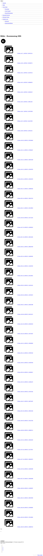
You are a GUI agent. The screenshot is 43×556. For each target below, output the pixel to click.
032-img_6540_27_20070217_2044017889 (25, 304)
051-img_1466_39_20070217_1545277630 (25, 420)
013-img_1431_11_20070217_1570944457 (25, 149)
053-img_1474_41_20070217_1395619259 (25, 439)
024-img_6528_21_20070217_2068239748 (25, 246)
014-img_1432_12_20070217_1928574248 (25, 159)
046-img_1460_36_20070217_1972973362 (25, 391)
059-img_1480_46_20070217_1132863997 (25, 488)
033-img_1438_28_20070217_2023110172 (25, 314)
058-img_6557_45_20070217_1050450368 (25, 478)
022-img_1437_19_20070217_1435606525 (25, 227)
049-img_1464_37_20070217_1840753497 (25, 401)
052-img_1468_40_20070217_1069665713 (25, 430)
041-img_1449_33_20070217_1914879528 (25, 362)
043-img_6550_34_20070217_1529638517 (25, 372)
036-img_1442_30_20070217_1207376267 (25, 333)
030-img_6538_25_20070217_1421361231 (25, 285)
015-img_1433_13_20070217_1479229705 (25, 169)
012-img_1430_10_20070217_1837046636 (25, 140)
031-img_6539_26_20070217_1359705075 (25, 294)
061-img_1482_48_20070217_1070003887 (25, 507)
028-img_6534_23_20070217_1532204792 (25, 265)
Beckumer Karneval (6, 15)
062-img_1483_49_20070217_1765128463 (25, 517)
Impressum (7, 21)
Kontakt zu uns (5, 19)
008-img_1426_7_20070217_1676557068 (25, 111)
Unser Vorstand (7, 11)
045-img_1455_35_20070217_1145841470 (25, 381)
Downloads (7, 9)
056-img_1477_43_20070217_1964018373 (25, 459)
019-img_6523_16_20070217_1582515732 (25, 198)
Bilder (4, 5)
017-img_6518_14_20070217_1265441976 (25, 178)
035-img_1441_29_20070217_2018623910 (25, 323)
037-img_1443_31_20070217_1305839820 (25, 343)
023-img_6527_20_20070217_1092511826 (25, 236)
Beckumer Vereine (6, 17)
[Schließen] (0, 531)
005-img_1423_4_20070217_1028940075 (25, 82)
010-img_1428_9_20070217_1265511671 (24, 130)
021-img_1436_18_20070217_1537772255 (25, 217)
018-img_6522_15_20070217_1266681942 (25, 188)
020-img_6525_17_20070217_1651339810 (25, 207)
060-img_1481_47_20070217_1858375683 (25, 497)
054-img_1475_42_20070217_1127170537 (25, 449)
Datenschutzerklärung (9, 23)
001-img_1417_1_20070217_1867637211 (24, 53)
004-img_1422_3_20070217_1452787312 (25, 72)
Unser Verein (5, 7)
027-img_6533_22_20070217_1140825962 (25, 256)
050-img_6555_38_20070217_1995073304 (25, 410)
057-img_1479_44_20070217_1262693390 (25, 468)
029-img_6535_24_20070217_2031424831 (25, 275)
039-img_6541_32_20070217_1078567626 (25, 352)
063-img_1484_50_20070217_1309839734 (25, 526)
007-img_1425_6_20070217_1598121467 (25, 101)
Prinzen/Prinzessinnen (9, 13)
